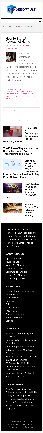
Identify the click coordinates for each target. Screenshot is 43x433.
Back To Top (33, 422)
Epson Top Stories (15, 268)
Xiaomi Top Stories (15, 265)
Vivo (8, 409)
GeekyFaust (23, 422)
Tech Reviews (12, 297)
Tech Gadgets (12, 307)
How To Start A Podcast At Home (18, 40)
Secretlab (20, 402)
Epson (31, 389)
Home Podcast (21, 92)
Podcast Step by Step (13, 96)
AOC (13, 389)
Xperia (20, 405)
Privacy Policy (20, 424)
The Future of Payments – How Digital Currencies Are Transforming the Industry (20, 151)
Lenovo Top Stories (15, 275)
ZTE (28, 395)
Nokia (34, 392)
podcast (30, 92)
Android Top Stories (15, 278)
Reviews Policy (31, 424)
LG (15, 405)
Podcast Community (26, 94)
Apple (28, 392)
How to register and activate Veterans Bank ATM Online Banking (20, 349)
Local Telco (11, 311)
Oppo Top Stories (14, 258)
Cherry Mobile (13, 395)
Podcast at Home (12, 94)
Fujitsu (9, 392)
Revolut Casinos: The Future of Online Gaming (31, 210)
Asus (8, 389)
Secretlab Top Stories (16, 272)
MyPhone (10, 399)
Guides (9, 304)
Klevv (13, 409)
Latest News (12, 294)
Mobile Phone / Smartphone (20, 291)
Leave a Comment (12, 48)
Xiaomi (21, 392)
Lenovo (30, 399)
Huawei (9, 405)
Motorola (29, 402)
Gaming (9, 321)
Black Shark (21, 389)
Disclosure (10, 424)
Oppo (23, 395)
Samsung (10, 402)
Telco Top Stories (14, 262)
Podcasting (25, 96)
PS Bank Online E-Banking (18, 363)
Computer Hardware (16, 314)
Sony (14, 392)
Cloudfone (21, 399)
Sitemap (12, 427)
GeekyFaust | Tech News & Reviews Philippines (21, 9)
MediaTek (28, 405)
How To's (18, 89)
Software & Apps (14, 317)
